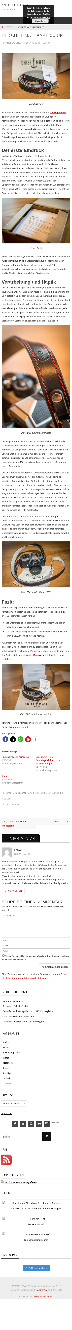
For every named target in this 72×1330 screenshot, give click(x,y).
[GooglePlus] (52, 1119)
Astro (5, 1044)
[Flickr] (39, 1120)
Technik (10, 27)
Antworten (15, 887)
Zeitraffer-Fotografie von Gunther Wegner (23, 1018)
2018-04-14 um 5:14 (22, 851)
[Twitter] (23, 1120)
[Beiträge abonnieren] (6, 1161)
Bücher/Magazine (11, 1049)
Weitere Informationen (40, 17)
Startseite (42, 1286)
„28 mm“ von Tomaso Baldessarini (15, 820)
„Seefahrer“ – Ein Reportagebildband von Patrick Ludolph (48, 759)
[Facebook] (15, 1120)
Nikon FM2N (47, 792)
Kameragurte (40, 654)
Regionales (8, 1059)
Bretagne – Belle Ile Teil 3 (15, 1002)
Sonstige (7, 1070)
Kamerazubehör (30, 792)
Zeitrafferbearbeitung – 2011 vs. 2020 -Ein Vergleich (28, 1008)
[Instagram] (31, 1120)
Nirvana (37, 1293)
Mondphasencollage (13, 997)
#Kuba (5, 775)
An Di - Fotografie (16, 5)
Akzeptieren (40, 20)
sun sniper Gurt (58, 111)
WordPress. (48, 1293)
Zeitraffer (7, 1080)
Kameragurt (13, 792)
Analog (6, 1039)
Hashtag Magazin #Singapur (15, 756)
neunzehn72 (30, 128)
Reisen (6, 1064)
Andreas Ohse (13, 42)
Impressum (6, 1110)
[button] (5, 739)
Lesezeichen (12, 801)
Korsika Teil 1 (59, 818)
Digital (6, 1054)
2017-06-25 (31, 42)
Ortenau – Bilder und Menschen (18, 1013)
